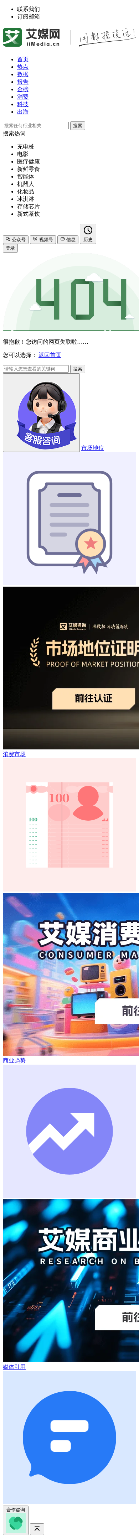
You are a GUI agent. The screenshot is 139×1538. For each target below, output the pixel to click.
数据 (23, 74)
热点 (23, 67)
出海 (23, 112)
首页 (23, 59)
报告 (23, 82)
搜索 (77, 125)
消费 (23, 97)
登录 (10, 248)
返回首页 (49, 355)
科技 (23, 104)
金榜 (23, 89)
